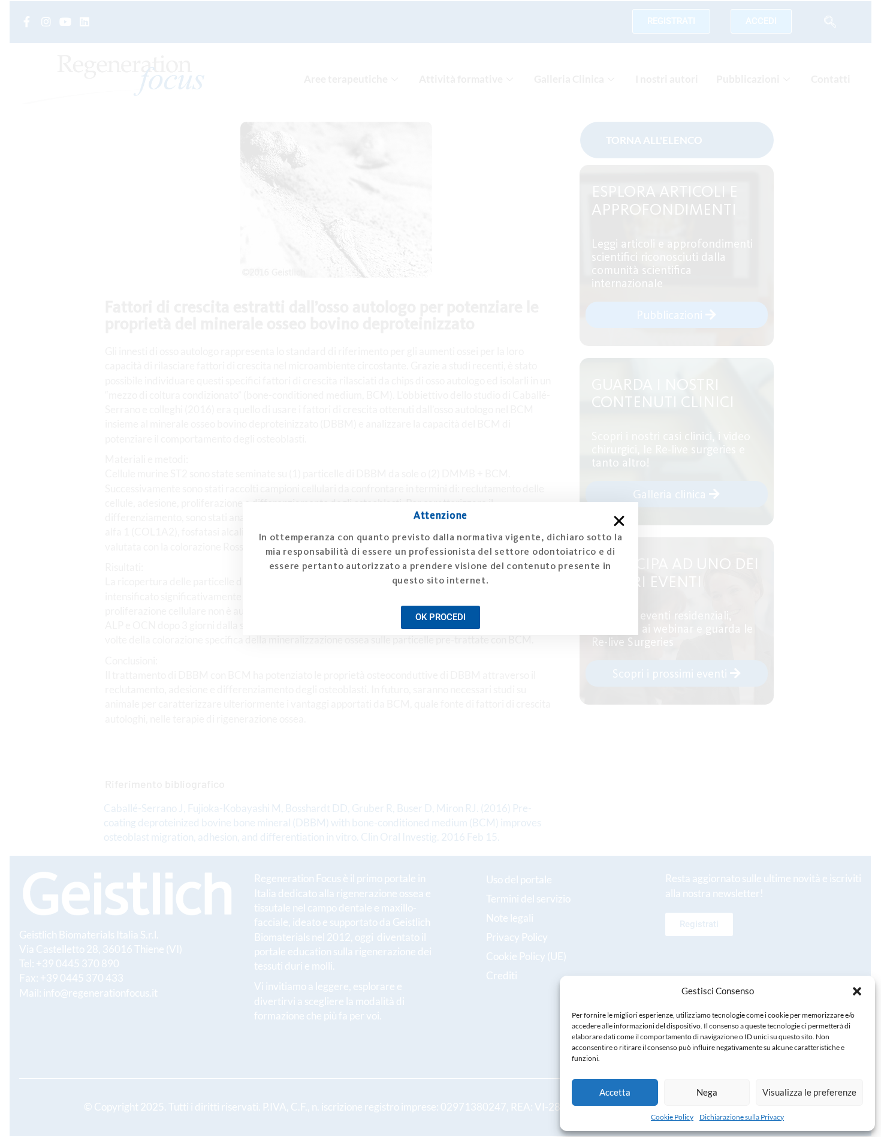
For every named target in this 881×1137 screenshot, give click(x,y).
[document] (440, 568)
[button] (857, 991)
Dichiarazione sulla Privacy (741, 1116)
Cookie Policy (672, 1116)
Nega (706, 1092)
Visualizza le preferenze (809, 1092)
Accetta (614, 1092)
